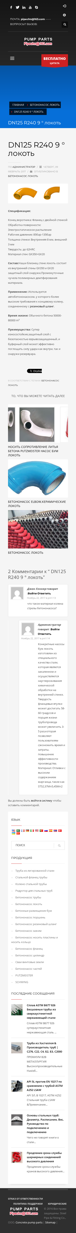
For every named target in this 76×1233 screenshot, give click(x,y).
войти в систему (42, 800)
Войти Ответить (39, 593)
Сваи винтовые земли (29, 962)
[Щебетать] (17, 7)
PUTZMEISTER (24, 975)
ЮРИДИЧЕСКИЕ (57, 1203)
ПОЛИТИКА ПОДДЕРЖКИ (28, 1203)
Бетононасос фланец (29, 949)
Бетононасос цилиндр (29, 955)
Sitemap (50, 1222)
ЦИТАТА (54, 60)
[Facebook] (11, 7)
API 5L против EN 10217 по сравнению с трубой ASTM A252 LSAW (45, 1086)
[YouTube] (30, 7)
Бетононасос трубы (28, 897)
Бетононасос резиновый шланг (36, 924)
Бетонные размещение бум (33, 911)
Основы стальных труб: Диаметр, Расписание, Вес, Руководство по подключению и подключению (45, 1123)
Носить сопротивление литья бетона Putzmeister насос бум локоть (33, 451)
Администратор (24, 166)
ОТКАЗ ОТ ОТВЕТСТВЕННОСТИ (25, 1198)
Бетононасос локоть (23, 176)
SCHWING (21, 982)
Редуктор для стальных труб (34, 891)
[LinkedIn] (24, 7)
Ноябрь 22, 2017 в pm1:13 (41, 597)
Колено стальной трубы (31, 884)
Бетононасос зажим (28, 931)
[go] (59, 845)
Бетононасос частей (28, 969)
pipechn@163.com (33, 19)
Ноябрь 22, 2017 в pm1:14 (35, 638)
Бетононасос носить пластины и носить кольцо (34, 939)
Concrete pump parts (29, 1222)
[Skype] (36, 7)
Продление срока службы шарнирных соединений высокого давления (44, 1157)
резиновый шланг (42, 306)
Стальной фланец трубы (31, 877)
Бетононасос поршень (30, 917)
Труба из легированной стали (34, 870)
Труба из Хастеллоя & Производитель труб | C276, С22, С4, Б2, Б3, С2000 (44, 1047)
